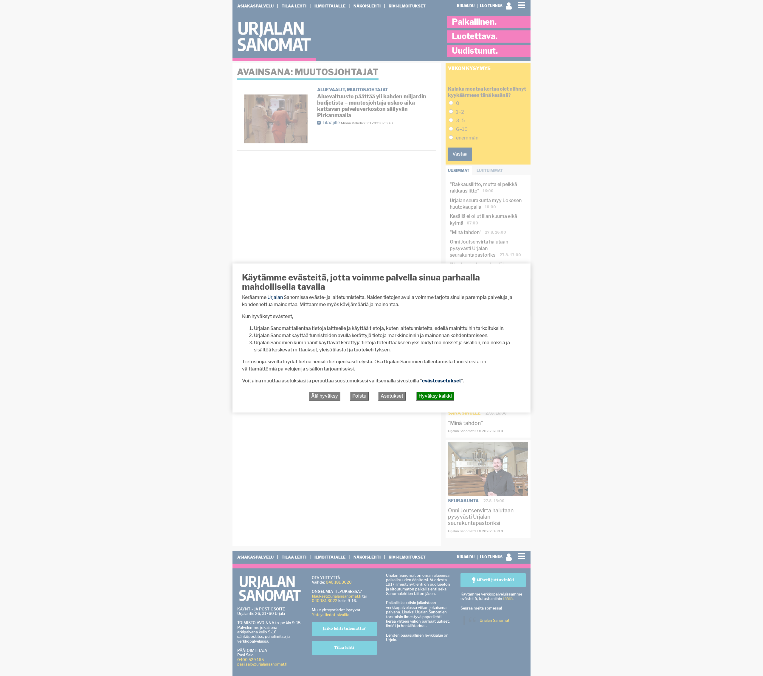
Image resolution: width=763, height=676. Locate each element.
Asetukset (392, 396)
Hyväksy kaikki (435, 396)
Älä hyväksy (324, 396)
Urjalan (275, 297)
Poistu (359, 396)
